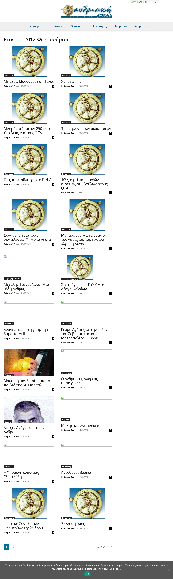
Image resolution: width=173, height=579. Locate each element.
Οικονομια (77, 26)
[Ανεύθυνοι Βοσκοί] (86, 455)
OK (87, 574)
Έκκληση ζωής (73, 523)
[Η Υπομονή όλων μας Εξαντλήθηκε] (29, 455)
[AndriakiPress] (86, 11)
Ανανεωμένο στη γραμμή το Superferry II (27, 331)
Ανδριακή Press (11, 86)
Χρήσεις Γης (71, 81)
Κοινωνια (9, 76)
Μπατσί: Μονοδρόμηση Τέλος (29, 81)
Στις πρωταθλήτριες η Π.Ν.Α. (28, 179)
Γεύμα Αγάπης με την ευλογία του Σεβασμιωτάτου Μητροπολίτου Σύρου (86, 333)
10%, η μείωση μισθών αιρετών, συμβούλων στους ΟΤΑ (84, 184)
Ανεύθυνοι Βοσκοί (76, 472)
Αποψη (58, 26)
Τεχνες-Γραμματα (12, 278)
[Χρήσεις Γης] (86, 61)
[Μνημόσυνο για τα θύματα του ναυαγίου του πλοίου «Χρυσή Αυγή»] (86, 215)
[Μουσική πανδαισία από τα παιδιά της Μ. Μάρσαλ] (29, 362)
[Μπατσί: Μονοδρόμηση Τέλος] (29, 61)
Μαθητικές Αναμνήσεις (80, 425)
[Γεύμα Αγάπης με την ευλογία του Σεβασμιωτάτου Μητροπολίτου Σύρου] (86, 312)
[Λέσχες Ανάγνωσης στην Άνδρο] (29, 409)
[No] (168, 570)
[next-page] (20, 547)
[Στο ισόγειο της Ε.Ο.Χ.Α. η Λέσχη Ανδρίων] (86, 267)
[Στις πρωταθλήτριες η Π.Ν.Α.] (29, 159)
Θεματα (8, 422)
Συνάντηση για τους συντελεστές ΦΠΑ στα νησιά (27, 237)
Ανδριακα (120, 26)
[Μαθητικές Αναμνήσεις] (86, 408)
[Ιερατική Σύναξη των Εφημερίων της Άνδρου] (29, 503)
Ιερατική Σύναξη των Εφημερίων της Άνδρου (23, 525)
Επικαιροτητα (37, 26)
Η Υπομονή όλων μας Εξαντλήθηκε (21, 474)
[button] (169, 26)
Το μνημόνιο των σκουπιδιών (86, 128)
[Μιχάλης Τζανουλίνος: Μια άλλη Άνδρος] (29, 267)
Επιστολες (9, 467)
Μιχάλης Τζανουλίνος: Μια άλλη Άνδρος (26, 286)
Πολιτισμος (99, 26)
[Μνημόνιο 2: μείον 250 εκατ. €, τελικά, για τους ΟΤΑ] (29, 108)
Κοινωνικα (9, 518)
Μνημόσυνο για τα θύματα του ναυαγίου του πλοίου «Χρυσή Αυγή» (83, 239)
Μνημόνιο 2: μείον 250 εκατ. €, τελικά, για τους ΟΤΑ (28, 130)
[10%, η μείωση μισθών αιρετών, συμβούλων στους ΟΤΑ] (86, 159)
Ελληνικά (141, 1)
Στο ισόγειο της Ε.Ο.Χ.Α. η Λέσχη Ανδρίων (82, 286)
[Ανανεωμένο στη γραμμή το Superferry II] (29, 312)
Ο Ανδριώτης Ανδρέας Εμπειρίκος (79, 380)
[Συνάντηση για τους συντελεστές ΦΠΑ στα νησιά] (29, 215)
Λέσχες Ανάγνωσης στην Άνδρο (24, 429)
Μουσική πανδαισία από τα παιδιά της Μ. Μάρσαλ (27, 382)
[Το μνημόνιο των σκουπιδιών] (86, 108)
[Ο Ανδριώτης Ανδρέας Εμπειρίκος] (86, 361)
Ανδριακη (140, 26)
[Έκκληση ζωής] (86, 503)
